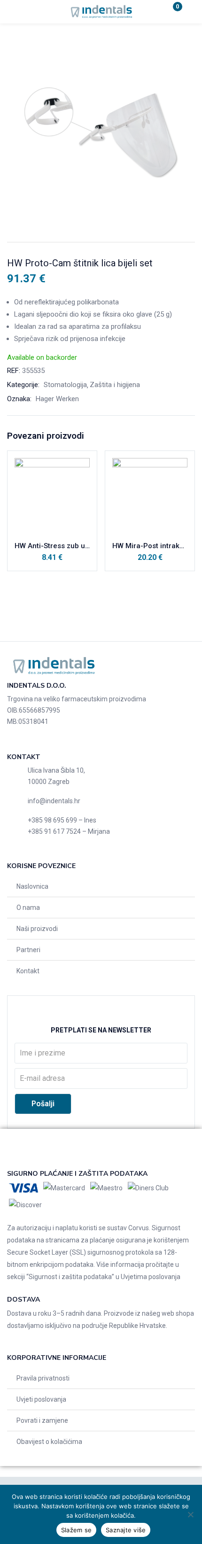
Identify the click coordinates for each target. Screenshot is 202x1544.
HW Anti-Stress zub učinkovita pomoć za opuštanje (52, 546)
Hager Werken (57, 399)
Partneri (28, 950)
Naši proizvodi (37, 928)
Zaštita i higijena (115, 384)
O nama (28, 907)
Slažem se (76, 1530)
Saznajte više (126, 1530)
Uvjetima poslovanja (150, 1276)
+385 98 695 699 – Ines (62, 820)
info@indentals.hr (54, 801)
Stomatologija (65, 384)
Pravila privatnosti (43, 1378)
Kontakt (27, 971)
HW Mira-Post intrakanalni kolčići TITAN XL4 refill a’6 (149, 546)
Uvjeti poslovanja (41, 1399)
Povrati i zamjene (42, 1420)
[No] (190, 1514)
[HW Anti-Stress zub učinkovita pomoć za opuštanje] (52, 495)
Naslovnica (32, 886)
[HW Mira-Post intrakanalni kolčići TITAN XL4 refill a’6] (149, 495)
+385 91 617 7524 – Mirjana (69, 831)
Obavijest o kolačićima (49, 1441)
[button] (171, 12)
